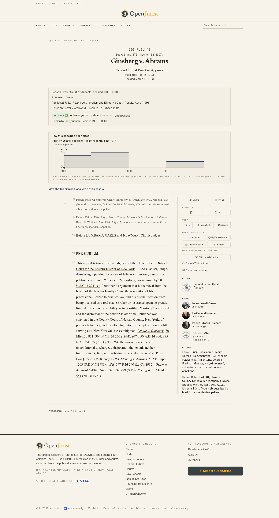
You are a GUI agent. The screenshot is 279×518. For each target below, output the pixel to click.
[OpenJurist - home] (139, 14)
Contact (93, 508)
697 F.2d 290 (125, 364)
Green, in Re (94, 108)
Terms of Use (158, 508)
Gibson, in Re (111, 108)
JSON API (194, 459)
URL (187, 225)
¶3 (73, 234)
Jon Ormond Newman (204, 313)
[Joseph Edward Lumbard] (186, 325)
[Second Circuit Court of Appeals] (186, 335)
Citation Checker (136, 493)
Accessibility (74, 508)
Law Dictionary (135, 459)
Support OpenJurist (215, 470)
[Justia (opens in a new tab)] (81, 481)
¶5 (73, 262)
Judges (85, 25)
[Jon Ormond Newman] (186, 315)
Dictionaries (106, 25)
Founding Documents (139, 483)
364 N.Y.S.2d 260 (107, 336)
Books (126, 25)
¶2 (74, 217)
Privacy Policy (179, 508)
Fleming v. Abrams (134, 358)
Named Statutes (136, 478)
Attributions (138, 508)
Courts (69, 25)
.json (66, 411)
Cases (40, 25)
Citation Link (203, 225)
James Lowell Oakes (204, 303)
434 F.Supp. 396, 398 (106, 370)
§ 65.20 (88, 358)
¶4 (73, 253)
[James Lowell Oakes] (186, 305)
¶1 (74, 199)
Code (54, 25)
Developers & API (199, 449)
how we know (122, 115)
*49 (64, 203)
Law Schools (133, 473)
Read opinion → (200, 339)
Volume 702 (70, 40)
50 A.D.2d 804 (150, 336)
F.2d (83, 40)
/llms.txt (193, 454)
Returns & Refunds (114, 508)
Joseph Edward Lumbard (206, 323)
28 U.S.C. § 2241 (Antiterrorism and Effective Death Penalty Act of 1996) (105, 102)
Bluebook (223, 225)
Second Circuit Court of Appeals (139, 70)
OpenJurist (54, 40)
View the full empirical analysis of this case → (76, 189)
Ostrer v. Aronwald (74, 108)
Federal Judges (135, 464)
